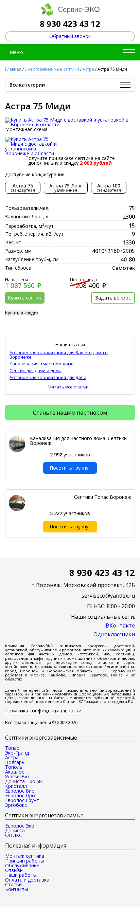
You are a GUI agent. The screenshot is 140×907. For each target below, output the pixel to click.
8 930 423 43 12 (70, 23)
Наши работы (21, 875)
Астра (88, 69)
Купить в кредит (21, 312)
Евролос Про (20, 795)
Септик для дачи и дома (36, 370)
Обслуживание (22, 865)
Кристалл (16, 786)
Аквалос (14, 771)
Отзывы (14, 870)
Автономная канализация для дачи (48, 377)
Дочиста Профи (23, 781)
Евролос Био (20, 790)
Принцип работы (24, 860)
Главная (13, 69)
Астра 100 (109, 187)
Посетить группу (69, 468)
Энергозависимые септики (52, 69)
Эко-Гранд (17, 752)
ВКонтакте (120, 625)
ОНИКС (13, 835)
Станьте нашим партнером (70, 412)
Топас (12, 748)
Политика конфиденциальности (43, 710)
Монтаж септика (24, 856)
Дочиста (15, 830)
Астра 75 (23, 187)
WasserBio (17, 776)
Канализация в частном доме (42, 364)
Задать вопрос (113, 297)
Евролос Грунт (22, 800)
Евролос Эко (19, 825)
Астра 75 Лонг (65, 187)
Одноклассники (114, 634)
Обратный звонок (70, 36)
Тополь (13, 767)
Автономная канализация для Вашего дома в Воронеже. (59, 354)
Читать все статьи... (70, 387)
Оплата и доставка (27, 879)
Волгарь (14, 762)
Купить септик (25, 297)
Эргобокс (16, 805)
